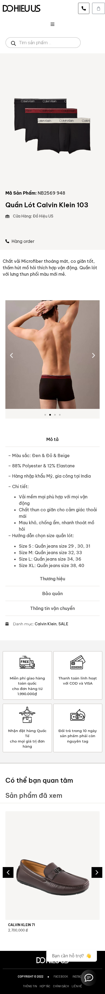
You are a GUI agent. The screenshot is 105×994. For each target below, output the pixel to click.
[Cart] (98, 8)
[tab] (52, 439)
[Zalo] (89, 978)
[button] (52, 24)
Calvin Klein (46, 624)
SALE (63, 624)
